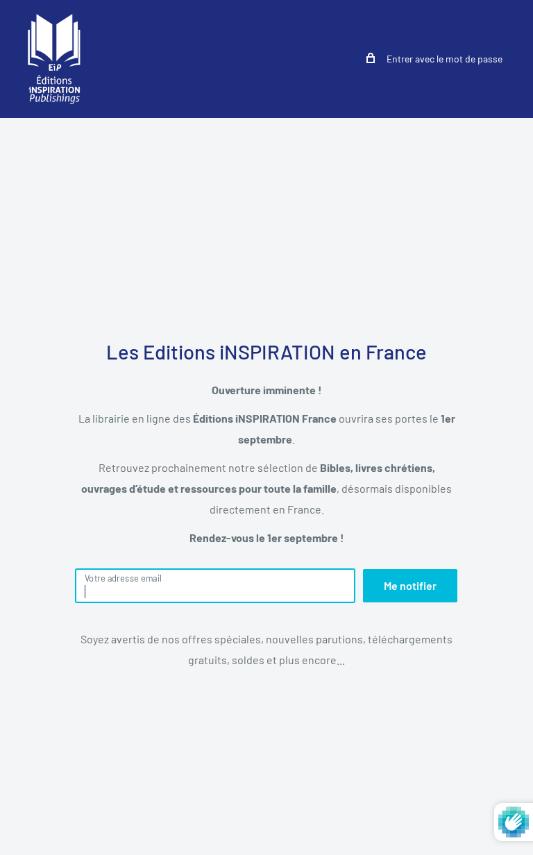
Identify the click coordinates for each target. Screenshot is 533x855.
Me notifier (410, 585)
